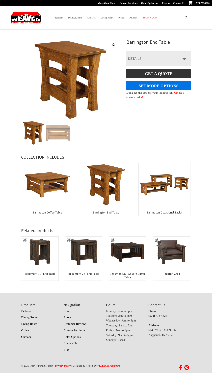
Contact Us (178, 3)
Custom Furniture (128, 3)
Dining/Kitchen (75, 18)
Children (91, 18)
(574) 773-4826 (157, 315)
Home (67, 311)
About (67, 317)
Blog (66, 349)
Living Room (107, 18)
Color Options (148, 3)
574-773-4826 (203, 3)
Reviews (166, 3)
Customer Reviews (75, 323)
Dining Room (29, 317)
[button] (114, 45)
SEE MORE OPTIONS (158, 86)
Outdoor (133, 18)
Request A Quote (149, 18)
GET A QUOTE (158, 73)
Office (121, 18)
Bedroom (58, 18)
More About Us (105, 3)
